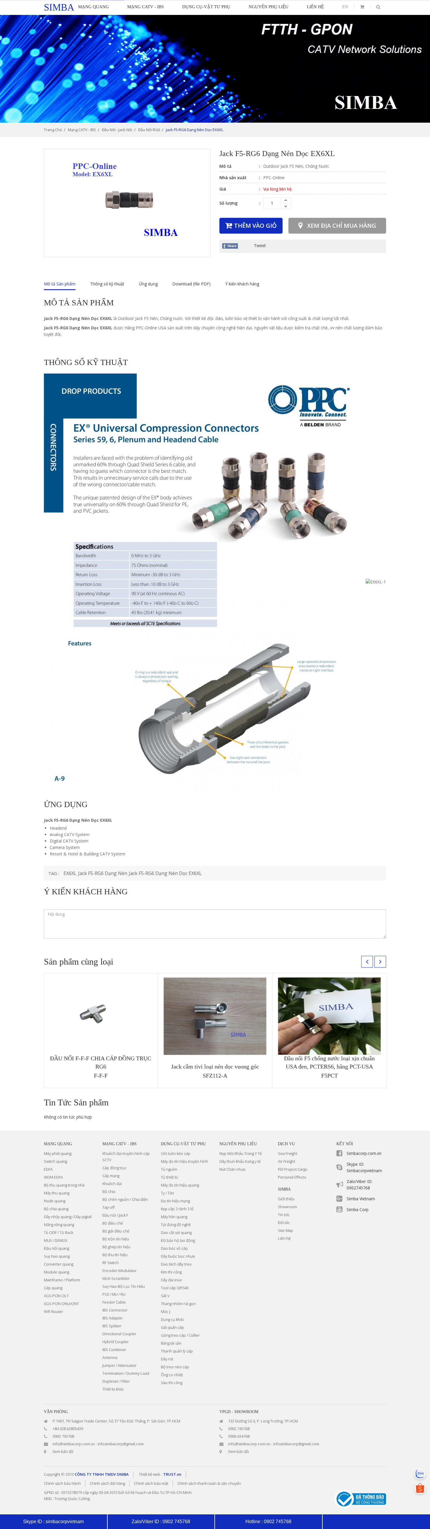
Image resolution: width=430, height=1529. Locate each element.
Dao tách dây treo (176, 1264)
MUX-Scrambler (116, 1278)
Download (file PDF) (191, 284)
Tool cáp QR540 (174, 1287)
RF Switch (110, 1262)
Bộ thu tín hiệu (115, 1254)
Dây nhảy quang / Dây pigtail (68, 1216)
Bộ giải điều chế (115, 1231)
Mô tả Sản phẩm (59, 284)
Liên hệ (284, 1238)
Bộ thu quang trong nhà (64, 1185)
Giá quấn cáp (172, 1327)
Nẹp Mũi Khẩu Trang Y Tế (240, 1153)
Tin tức (284, 1214)
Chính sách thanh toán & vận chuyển (209, 1483)
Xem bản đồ (63, 1451)
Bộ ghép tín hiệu (116, 1246)
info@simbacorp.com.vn (74, 1443)
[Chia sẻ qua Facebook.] (230, 245)
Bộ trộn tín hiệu (115, 1239)
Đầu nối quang (56, 1248)
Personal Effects (292, 1177)
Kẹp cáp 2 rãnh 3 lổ (177, 1208)
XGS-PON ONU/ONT (61, 1303)
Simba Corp (358, 1209)
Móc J (165, 1311)
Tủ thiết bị (169, 1177)
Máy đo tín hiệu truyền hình (184, 1161)
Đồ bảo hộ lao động (178, 1240)
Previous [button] (367, 962)
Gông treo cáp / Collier (180, 1335)
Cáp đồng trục (114, 1167)
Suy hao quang (57, 1256)
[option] (215, 69)
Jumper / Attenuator (119, 1365)
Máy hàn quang (174, 1216)
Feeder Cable (114, 1302)
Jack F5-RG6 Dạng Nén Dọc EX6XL (165, 873)
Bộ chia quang (56, 1208)
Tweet (260, 245)
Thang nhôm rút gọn (178, 1303)
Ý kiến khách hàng (242, 284)
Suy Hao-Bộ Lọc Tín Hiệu (123, 1286)
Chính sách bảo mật (151, 1483)
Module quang (56, 1272)
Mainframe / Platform (62, 1280)
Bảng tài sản (171, 1343)
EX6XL (70, 873)
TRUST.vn (172, 1474)
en (345, 6)
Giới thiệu (286, 1198)
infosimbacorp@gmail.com (121, 1443)
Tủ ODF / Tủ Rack (58, 1232)
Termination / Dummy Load (125, 1373)
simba (59, 7)
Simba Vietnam (361, 1198)
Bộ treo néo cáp (175, 1366)
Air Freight (286, 1161)
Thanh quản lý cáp (177, 1351)
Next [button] (380, 962)
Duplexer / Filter (116, 1381)
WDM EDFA (53, 1177)
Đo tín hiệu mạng (175, 1200)
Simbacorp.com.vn (364, 1153)
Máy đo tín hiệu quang (180, 1185)
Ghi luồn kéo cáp (175, 1153)
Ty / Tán (167, 1193)
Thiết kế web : (150, 1474)
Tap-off (108, 1207)
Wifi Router (53, 1311)
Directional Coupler (119, 1333)
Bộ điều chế (112, 1223)
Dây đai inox (171, 1280)
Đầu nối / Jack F (115, 1215)
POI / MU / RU (113, 1294)
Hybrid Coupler (115, 1341)
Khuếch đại (112, 1183)
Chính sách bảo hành (62, 1483)
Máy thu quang (56, 1193)
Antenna (109, 1357)
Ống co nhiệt (172, 1374)
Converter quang (58, 1264)
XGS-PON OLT (56, 1295)
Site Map (285, 1230)
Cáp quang (53, 1287)
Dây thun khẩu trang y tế (240, 1161)
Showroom (287, 1206)
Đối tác (284, 1222)
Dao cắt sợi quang (176, 1232)
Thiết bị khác (113, 1389)
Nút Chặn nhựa (232, 1169)
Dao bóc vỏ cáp (174, 1248)
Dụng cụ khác (172, 1319)
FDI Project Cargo (292, 1169)
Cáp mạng (110, 1175)
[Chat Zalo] (420, 1473)
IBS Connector (115, 1310)
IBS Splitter (111, 1325)
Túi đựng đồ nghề (176, 1224)
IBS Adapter (112, 1318)
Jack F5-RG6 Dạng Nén (102, 873)
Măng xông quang (59, 1224)
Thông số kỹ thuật (107, 284)
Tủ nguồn (169, 1169)
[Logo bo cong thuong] (360, 1498)
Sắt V (165, 1295)
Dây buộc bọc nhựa (178, 1256)
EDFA (48, 1169)
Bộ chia (108, 1191)
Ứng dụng (148, 284)
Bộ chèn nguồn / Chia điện (125, 1199)
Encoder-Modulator (119, 1270)
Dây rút (167, 1359)
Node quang (54, 1200)
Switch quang (55, 1161)
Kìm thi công (171, 1272)
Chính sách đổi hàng (107, 1483)
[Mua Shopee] (420, 1488)
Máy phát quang (57, 1153)
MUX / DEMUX (55, 1240)
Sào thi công (171, 1382)
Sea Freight (287, 1153)
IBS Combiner (114, 1349)
